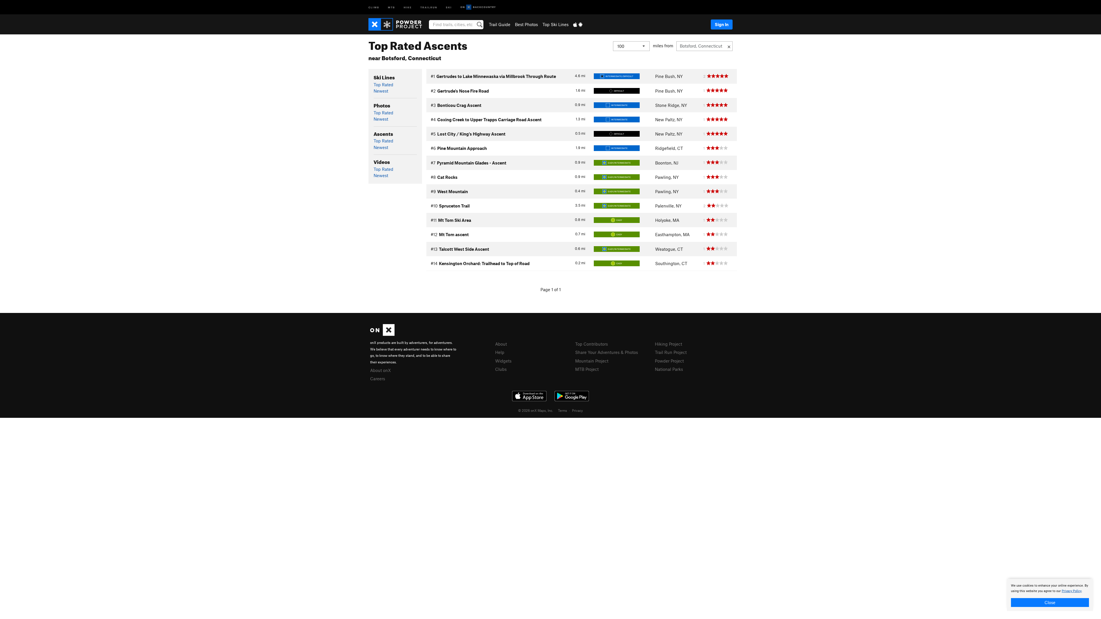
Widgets (503, 360)
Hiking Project (668, 343)
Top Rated (383, 84)
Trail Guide (499, 24)
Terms (562, 410)
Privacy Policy (1072, 591)
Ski (449, 7)
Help (499, 352)
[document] (1050, 595)
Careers (377, 378)
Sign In (722, 24)
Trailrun (428, 7)
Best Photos (526, 24)
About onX (380, 370)
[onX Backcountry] (478, 7)
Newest (381, 90)
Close (1050, 602)
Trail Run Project (671, 352)
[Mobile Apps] (577, 24)
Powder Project (669, 360)
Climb (373, 7)
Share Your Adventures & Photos (606, 352)
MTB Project (587, 369)
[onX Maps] (382, 334)
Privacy (577, 410)
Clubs (501, 369)
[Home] (398, 24)
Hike (408, 7)
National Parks (669, 369)
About (501, 343)
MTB (391, 7)
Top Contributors (591, 343)
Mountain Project (591, 360)
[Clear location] (729, 46)
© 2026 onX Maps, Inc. (535, 410)
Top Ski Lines (555, 24)
